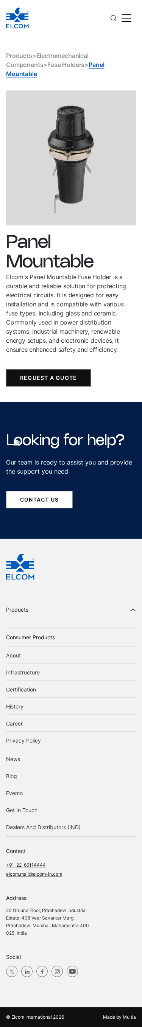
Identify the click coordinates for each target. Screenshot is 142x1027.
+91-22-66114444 (26, 865)
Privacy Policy (23, 740)
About (13, 655)
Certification (21, 689)
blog (11, 776)
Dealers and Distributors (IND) (43, 827)
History (14, 706)
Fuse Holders (65, 64)
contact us (39, 499)
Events (14, 793)
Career (14, 723)
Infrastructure (23, 672)
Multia (129, 1017)
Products (19, 55)
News (13, 759)
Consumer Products (30, 637)
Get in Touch (21, 810)
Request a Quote (48, 377)
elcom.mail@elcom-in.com (34, 874)
